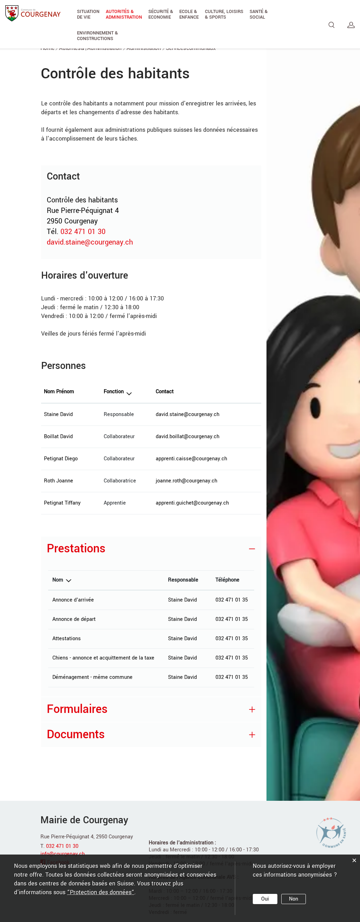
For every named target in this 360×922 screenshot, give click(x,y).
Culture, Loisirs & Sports (224, 14)
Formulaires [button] (77, 709)
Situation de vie (88, 14)
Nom (57, 580)
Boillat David (58, 436)
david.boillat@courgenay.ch (187, 436)
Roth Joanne (58, 481)
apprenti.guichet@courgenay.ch (192, 503)
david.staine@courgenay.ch (90, 242)
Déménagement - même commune (92, 677)
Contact (165, 391)
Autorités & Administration (124, 14)
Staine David (58, 414)
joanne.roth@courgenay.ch (186, 481)
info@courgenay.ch (62, 854)
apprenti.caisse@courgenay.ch (191, 458)
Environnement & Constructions (97, 35)
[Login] (351, 25)
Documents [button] (76, 734)
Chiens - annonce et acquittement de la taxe (103, 658)
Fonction (114, 391)
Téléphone (227, 580)
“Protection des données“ (100, 892)
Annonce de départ (74, 619)
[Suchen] (331, 25)
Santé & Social (259, 14)
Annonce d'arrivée (73, 600)
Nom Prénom (59, 391)
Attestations (66, 638)
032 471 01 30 (82, 232)
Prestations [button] (76, 548)
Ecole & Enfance (189, 14)
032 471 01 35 (232, 600)
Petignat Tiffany (62, 503)
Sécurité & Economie (160, 14)
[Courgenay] (33, 13)
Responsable (183, 580)
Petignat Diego (61, 458)
